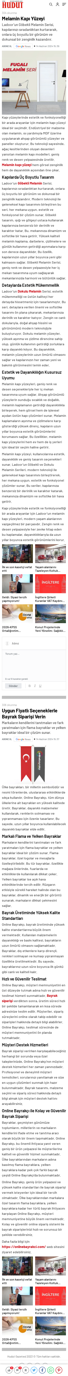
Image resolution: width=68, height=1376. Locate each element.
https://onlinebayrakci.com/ (24, 1247)
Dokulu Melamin (29, 291)
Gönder (13, 686)
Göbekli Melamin (30, 183)
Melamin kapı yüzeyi (17, 165)
